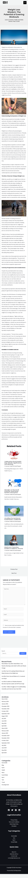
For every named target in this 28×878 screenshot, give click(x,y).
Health (16, 19)
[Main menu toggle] (25, 2)
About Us (14, 852)
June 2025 (4, 721)
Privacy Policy (14, 820)
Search (3, 651)
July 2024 (4, 745)
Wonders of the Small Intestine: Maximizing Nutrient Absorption (11, 491)
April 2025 (4, 725)
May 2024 (4, 750)
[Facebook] (9, 810)
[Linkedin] (19, 810)
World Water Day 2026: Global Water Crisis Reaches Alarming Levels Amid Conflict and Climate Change (14, 666)
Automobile (4, 762)
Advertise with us (14, 854)
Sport (3, 777)
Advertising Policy (14, 824)
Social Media (5, 775)
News (3, 772)
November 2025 (5, 708)
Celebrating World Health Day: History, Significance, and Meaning (13, 463)
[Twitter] (12, 810)
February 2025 (5, 730)
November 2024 (5, 738)
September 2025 (6, 713)
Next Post (14, 573)
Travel (3, 782)
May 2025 (4, 723)
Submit (23, 653)
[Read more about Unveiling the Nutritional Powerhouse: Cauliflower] (14, 511)
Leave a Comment (9, 19)
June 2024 (4, 747)
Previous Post (14, 569)
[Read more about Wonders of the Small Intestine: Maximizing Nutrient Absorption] (14, 482)
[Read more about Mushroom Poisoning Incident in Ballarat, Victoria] (14, 540)
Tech (3, 779)
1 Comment (6, 466)
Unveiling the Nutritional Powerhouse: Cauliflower (12, 518)
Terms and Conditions (14, 822)
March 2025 (4, 728)
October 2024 (5, 740)
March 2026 (4, 699)
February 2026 (5, 701)
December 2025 (5, 706)
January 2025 (5, 733)
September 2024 (6, 743)
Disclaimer (14, 826)
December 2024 (5, 735)
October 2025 (5, 711)
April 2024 (4, 752)
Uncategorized (5, 784)
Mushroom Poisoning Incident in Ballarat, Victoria (13, 547)
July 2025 (4, 718)
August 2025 (5, 716)
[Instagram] (16, 810)
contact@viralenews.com (14, 858)
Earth (3, 767)
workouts (14, 89)
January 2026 (5, 703)
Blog (3, 765)
